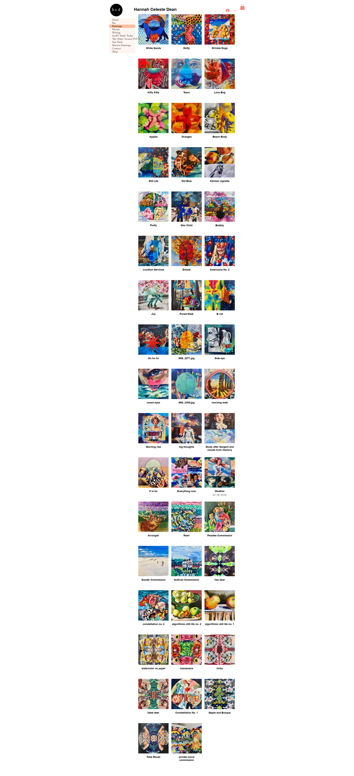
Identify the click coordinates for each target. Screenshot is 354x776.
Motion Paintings (121, 45)
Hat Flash (117, 42)
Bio (114, 23)
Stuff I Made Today (122, 35)
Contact (116, 48)
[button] (242, 7)
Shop (115, 51)
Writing (116, 32)
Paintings (117, 26)
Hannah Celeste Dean (155, 9)
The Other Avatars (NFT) (123, 39)
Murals (116, 29)
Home (115, 19)
